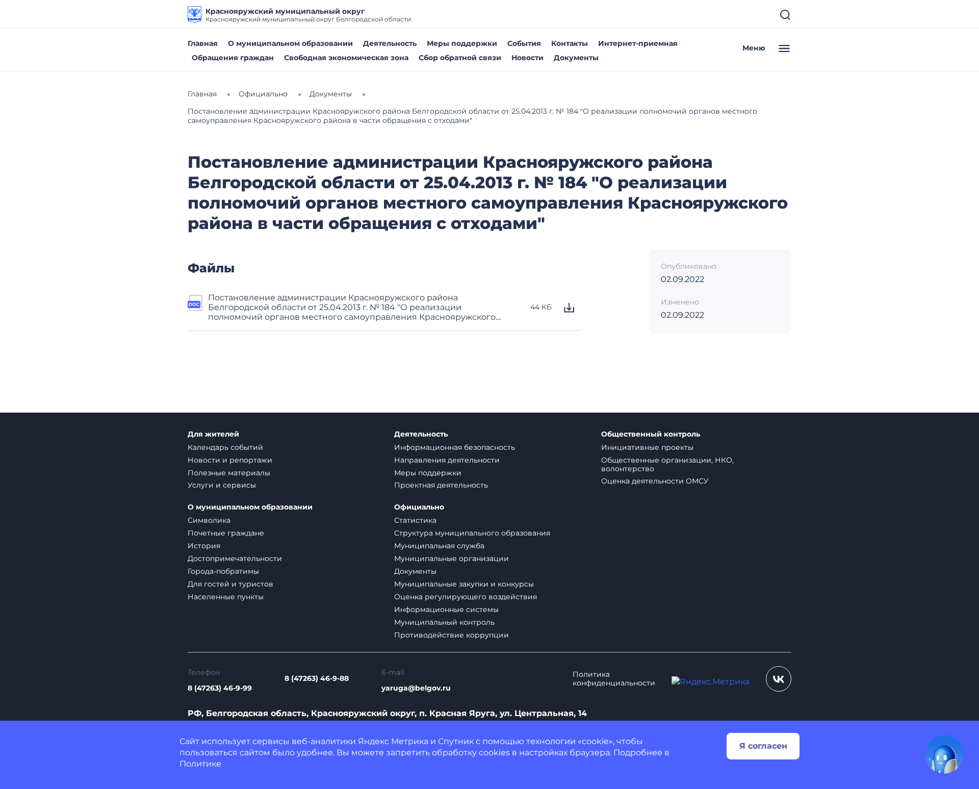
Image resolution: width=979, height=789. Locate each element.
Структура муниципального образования (472, 533)
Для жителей (213, 434)
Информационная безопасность (454, 447)
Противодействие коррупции (451, 635)
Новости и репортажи (230, 460)
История (204, 545)
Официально (419, 507)
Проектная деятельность (441, 485)
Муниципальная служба (439, 545)
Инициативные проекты (647, 447)
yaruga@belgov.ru (416, 688)
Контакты (569, 43)
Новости (527, 57)
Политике (200, 764)
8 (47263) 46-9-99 (220, 688)
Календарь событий (225, 447)
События (524, 43)
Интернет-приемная (638, 43)
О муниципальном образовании (290, 43)
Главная (203, 43)
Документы (576, 57)
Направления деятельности (447, 460)
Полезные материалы (229, 472)
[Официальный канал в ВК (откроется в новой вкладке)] (778, 679)
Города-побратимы (223, 571)
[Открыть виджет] (944, 754)
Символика (209, 520)
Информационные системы (446, 609)
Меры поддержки (462, 43)
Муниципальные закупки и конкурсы (464, 584)
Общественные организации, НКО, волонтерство (667, 464)
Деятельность (390, 43)
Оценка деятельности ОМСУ (655, 481)
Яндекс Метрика (393, 741)
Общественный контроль (650, 434)
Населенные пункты (226, 596)
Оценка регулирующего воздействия (465, 596)
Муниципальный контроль (444, 622)
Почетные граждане (226, 533)
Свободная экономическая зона (346, 57)
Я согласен (763, 746)
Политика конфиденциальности (614, 679)
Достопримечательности (235, 558)
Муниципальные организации (451, 558)
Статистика (415, 520)
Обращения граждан (233, 57)
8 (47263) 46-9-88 (317, 678)
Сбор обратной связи (460, 57)
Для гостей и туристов (230, 584)
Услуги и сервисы (222, 485)
